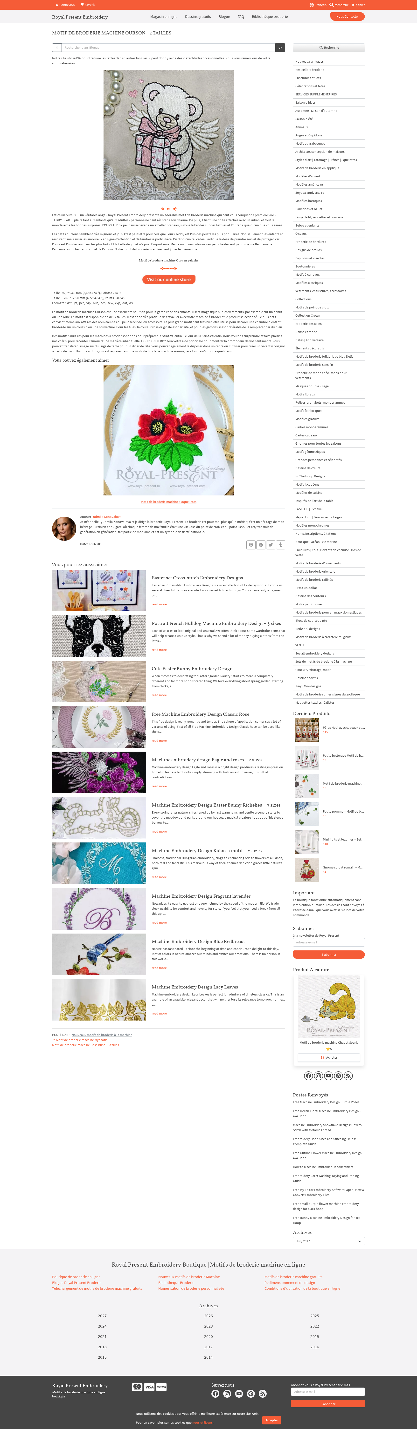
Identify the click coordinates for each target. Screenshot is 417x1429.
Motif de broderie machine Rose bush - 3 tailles (85, 1045)
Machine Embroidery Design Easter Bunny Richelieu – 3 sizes (216, 805)
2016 (314, 1346)
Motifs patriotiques (308, 604)
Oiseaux (300, 233)
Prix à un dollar (306, 588)
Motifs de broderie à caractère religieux (323, 637)
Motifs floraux (305, 394)
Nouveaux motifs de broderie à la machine (102, 1035)
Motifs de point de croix (312, 307)
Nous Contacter (347, 16)
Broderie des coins (308, 323)
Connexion (67, 5)
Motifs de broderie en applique (317, 168)
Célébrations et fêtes (310, 86)
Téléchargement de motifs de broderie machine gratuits (97, 1288)
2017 (208, 1346)
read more (159, 604)
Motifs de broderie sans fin (314, 364)
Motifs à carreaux (307, 274)
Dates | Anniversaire (309, 340)
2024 (102, 1326)
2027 (102, 1315)
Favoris (89, 4)
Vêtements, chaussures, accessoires (320, 291)
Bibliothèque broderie (270, 16)
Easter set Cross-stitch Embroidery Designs (197, 578)
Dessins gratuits (198, 16)
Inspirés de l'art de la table (314, 501)
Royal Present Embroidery (80, 17)
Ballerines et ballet (308, 209)
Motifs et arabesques (310, 143)
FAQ (241, 16)
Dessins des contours (310, 596)
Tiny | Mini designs (308, 686)
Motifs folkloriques (308, 410)
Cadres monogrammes (311, 427)
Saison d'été (304, 119)
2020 (208, 1336)
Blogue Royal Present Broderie (76, 1282)
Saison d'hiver (305, 102)
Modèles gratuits (307, 419)
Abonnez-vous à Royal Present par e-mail (320, 1385)
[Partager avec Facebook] (260, 544)
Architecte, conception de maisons (320, 151)
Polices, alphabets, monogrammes (320, 402)
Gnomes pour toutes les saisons (318, 443)
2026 (208, 1315)
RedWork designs (307, 629)
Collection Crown (307, 315)
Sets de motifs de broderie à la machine (323, 661)
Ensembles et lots (308, 78)
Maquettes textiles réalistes (314, 702)
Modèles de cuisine (308, 492)
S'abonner (329, 954)
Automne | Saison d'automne (316, 110)
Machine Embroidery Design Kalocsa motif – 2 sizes (207, 850)
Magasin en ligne (163, 16)
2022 (314, 1326)
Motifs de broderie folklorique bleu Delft (324, 356)
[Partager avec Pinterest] (251, 544)
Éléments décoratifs (309, 348)
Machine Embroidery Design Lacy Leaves (195, 987)
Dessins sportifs (306, 678)
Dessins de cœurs (307, 468)
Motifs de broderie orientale (315, 571)
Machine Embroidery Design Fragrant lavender (201, 896)
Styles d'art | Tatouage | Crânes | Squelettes (326, 160)
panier (360, 5)
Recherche (331, 47)
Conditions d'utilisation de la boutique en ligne (302, 1288)
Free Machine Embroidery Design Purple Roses (326, 1102)
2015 (102, 1357)
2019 (314, 1336)
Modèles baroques (308, 201)
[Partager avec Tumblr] (280, 545)
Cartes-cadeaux (306, 435)
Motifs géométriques (310, 451)
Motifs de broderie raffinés (314, 579)
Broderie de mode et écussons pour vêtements (321, 375)
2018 (102, 1346)
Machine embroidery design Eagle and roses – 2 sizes (207, 759)
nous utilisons (202, 1422)
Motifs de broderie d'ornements (318, 563)
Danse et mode (306, 332)
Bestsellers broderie (309, 69)
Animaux (301, 127)
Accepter (271, 1420)
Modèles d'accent (307, 176)
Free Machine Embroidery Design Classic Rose (200, 714)
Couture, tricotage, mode (313, 670)
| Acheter (329, 1057)
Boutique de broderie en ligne (76, 1276)
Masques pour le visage (312, 386)
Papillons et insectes (310, 258)
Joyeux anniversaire (309, 192)
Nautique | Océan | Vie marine (316, 542)
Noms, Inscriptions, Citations (315, 533)
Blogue (224, 16)
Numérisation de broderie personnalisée (191, 1288)
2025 (314, 1315)
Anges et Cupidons (308, 135)
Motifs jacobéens (307, 484)
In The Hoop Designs (310, 476)
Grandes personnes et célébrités (318, 460)
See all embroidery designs (314, 653)
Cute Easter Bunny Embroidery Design (192, 668)
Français (320, 5)
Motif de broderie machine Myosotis (81, 1040)
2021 (102, 1336)
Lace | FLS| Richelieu (309, 509)
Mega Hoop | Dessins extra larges (318, 517)
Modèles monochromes (312, 525)
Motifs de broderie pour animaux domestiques (328, 612)
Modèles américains (309, 184)
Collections (303, 299)
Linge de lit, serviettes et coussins (319, 217)
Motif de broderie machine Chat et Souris (329, 1042)
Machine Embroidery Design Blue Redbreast (198, 941)
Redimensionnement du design (289, 1282)
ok (280, 47)
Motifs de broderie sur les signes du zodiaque (327, 694)
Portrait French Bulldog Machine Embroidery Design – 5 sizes (216, 623)
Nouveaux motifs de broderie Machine (189, 1276)
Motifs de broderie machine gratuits (293, 1276)
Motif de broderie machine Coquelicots (168, 502)
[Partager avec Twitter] (270, 544)
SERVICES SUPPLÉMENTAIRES (316, 94)
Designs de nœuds (308, 250)
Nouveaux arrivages (309, 61)
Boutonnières (305, 266)
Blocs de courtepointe (311, 620)
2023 (208, 1326)
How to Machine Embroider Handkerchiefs (323, 1167)
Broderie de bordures (310, 242)
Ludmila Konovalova (106, 516)
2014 (208, 1357)
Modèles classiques (309, 282)
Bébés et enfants (307, 225)
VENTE (300, 645)
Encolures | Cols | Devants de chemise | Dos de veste (328, 552)
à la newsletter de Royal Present (316, 935)
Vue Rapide (329, 1009)
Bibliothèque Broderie (176, 1282)
